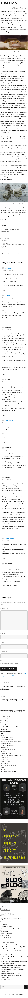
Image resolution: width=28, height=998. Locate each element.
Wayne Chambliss (5, 961)
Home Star (3, 767)
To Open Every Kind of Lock (8, 761)
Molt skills (3, 965)
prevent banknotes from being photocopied (13, 118)
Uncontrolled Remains (6, 739)
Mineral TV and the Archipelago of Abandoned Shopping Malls (13, 946)
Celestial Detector (5, 725)
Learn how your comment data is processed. (13, 675)
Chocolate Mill (4, 936)
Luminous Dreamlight (6, 763)
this (3, 433)
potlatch (14, 213)
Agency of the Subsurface (7, 745)
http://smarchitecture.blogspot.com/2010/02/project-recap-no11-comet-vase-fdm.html (14, 315)
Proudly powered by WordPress (17, 995)
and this (4, 438)
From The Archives (7, 914)
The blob (2, 916)
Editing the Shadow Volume (10, 229)
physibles (11, 14)
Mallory (17, 454)
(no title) (2, 770)
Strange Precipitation (6, 933)
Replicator (16, 52)
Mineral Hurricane (5, 731)
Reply (4, 290)
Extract (3, 237)
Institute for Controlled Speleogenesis (10, 741)
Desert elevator (4, 922)
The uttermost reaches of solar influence (11, 929)
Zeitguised (15, 204)
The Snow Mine (15, 973)
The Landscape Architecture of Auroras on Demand (11, 722)
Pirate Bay (14, 16)
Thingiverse (12, 463)
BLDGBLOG (8, 3)
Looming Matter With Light (8, 772)
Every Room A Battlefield (7, 749)
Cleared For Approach (6, 753)
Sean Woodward (4, 949)
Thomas (7, 296)
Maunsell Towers (10, 955)
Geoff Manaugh (4, 253)
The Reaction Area (5, 743)
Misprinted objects (8, 204)
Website (3, 652)
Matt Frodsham (23, 204)
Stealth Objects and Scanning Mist (12, 244)
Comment (5, 609)
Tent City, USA (4, 924)
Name (3, 633)
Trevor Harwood (10, 538)
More (22, 712)
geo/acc (2, 735)
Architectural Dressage (6, 737)
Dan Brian (8, 268)
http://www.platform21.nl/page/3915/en (13, 554)
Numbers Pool (4, 757)
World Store (3, 751)
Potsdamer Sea (4, 759)
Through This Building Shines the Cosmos (11, 755)
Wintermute (9, 421)
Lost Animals (4, 747)
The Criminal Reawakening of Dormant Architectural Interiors (11, 919)
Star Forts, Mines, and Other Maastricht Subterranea (11, 728)
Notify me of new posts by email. (9, 663)
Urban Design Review (6, 938)
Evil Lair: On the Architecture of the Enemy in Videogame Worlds (14, 966)
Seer (1, 733)
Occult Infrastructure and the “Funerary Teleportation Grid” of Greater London (14, 951)
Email (3, 643)
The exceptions (4, 931)
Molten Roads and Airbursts (8, 765)
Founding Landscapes (6, 927)
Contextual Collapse (5, 719)
